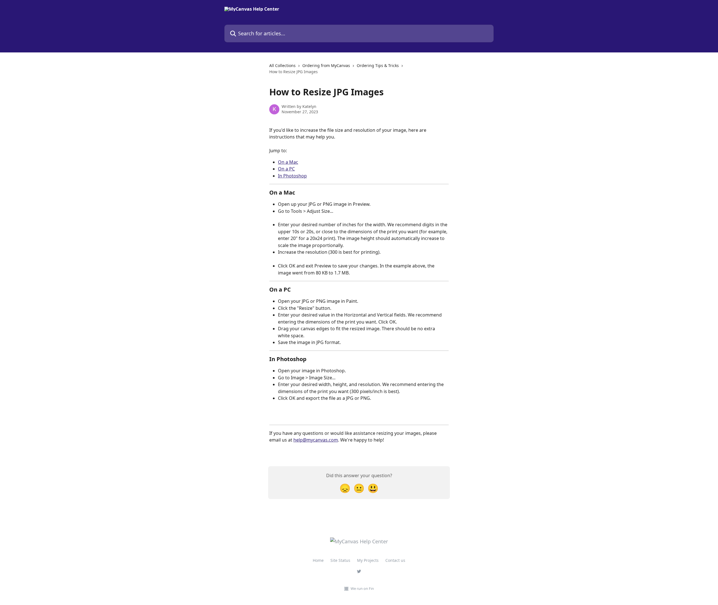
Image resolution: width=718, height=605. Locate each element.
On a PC (286, 169)
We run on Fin (362, 588)
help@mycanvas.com (315, 440)
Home (318, 560)
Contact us (395, 560)
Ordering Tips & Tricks (378, 65)
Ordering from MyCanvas (326, 65)
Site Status (340, 560)
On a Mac (288, 162)
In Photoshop (292, 176)
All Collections (282, 65)
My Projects (368, 560)
